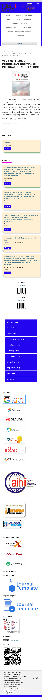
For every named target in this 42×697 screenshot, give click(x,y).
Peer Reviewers (12, 328)
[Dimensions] (14, 463)
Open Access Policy (14, 345)
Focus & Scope (12, 334)
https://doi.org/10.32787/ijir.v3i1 (16, 119)
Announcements (12, 27)
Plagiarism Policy (13, 368)
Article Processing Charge (19, 32)
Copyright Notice (13, 362)
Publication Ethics (13, 356)
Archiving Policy (13, 351)
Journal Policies (19, 23)
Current (18, 15)
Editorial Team (13, 19)
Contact (20, 36)
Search (19, 43)
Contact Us (10, 379)
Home (8, 15)
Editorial (7, 143)
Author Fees (11, 373)
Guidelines (27, 27)
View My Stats (14, 640)
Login (37, 3)
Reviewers (27, 19)
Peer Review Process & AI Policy (19, 339)
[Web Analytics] (6, 640)
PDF (8, 148)
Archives (28, 15)
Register (29, 3)
